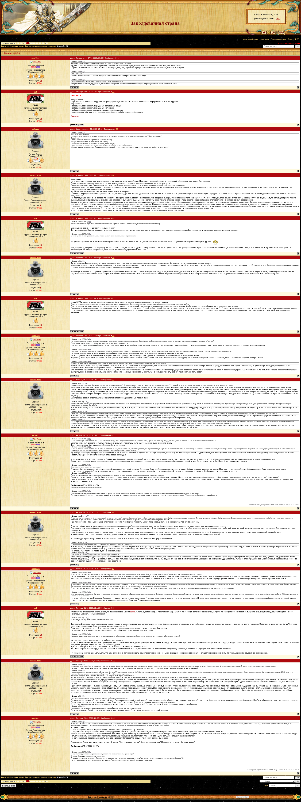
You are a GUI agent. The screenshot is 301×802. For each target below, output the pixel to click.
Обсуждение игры (15, 46)
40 (113, 435)
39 (113, 380)
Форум (3, 46)
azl (35, 92)
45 (114, 718)
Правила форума (278, 39)
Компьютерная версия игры (36, 46)
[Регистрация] (272, 34)
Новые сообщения (250, 39)
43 (113, 608)
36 (113, 258)
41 (113, 512)
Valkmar (35, 129)
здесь (132, 612)
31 (118, 58)
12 (43, 43)
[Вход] (281, 34)
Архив (52, 46)
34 (113, 175)
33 (117, 129)
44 (114, 661)
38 (113, 336)
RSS (278, 19)
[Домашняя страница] (81, 125)
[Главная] (264, 34)
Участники (264, 39)
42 (113, 569)
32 (113, 92)
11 (39, 43)
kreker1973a (35, 175)
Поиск (291, 39)
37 (113, 298)
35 (113, 218)
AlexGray (36, 58)
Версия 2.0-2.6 (62, 46)
